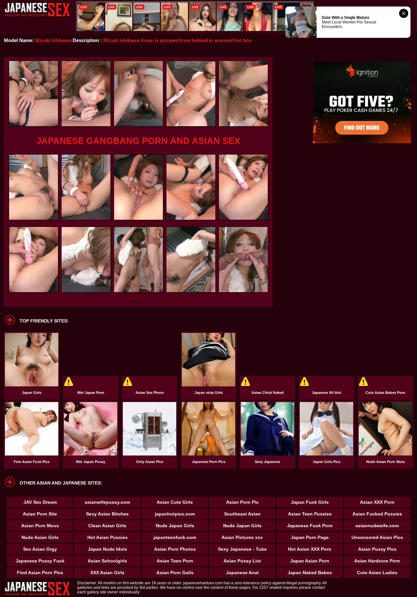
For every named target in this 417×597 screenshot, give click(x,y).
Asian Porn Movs (40, 525)
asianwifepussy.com (107, 502)
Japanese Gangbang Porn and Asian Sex (138, 141)
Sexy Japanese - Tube (242, 549)
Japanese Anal (242, 572)
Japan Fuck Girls (310, 502)
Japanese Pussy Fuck (40, 560)
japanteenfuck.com (174, 537)
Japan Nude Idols (107, 549)
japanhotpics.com (175, 513)
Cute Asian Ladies (377, 572)
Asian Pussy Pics (377, 549)
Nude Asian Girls (40, 537)
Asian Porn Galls (175, 572)
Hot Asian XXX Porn (309, 549)
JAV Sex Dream (40, 502)
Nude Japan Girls (175, 525)
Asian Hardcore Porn (377, 560)
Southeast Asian (242, 513)
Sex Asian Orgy (40, 549)
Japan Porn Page (310, 537)
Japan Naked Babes (310, 572)
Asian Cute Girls (175, 502)
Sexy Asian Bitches (107, 513)
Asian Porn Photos (175, 549)
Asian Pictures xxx (242, 537)
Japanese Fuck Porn (310, 525)
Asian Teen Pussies (310, 513)
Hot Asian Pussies (107, 537)
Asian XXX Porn (377, 502)
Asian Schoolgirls (107, 560)
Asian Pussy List (242, 560)
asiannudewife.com (377, 525)
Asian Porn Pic (242, 502)
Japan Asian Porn (309, 560)
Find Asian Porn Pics (40, 572)
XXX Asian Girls (107, 572)
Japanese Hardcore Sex (37, 10)
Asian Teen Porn (175, 560)
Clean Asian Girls (107, 525)
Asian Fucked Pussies (377, 513)
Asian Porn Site (40, 513)
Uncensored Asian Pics (377, 537)
